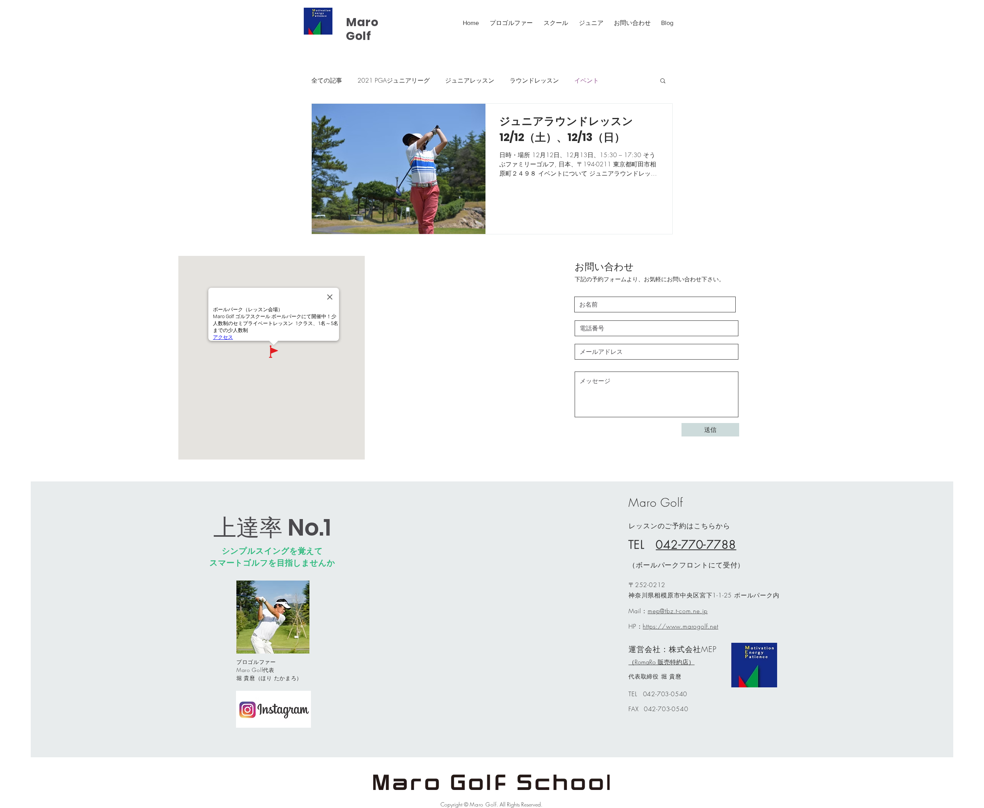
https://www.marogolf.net (680, 626)
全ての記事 (326, 80)
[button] (663, 81)
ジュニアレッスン (469, 80)
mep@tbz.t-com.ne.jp (678, 611)
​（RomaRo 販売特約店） (661, 662)
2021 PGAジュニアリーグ (393, 80)
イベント (586, 80)
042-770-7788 (696, 544)
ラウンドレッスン (534, 80)
